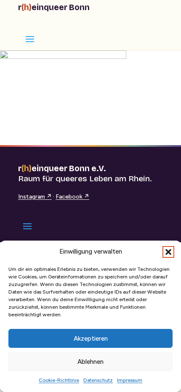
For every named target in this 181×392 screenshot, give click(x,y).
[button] (168, 252)
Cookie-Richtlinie (59, 380)
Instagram (35, 196)
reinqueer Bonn (54, 7)
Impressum (129, 380)
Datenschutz (98, 380)
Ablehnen (90, 362)
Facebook (72, 196)
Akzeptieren (91, 338)
